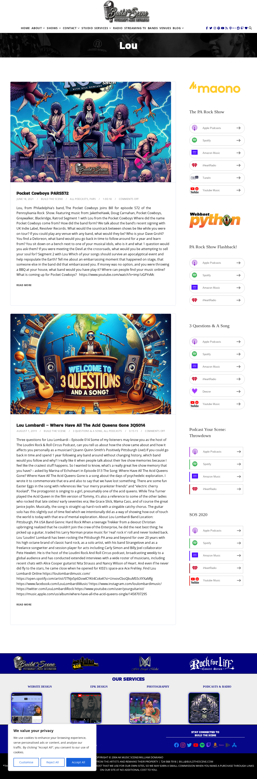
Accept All (78, 762)
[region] (52, 747)
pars (93, 199)
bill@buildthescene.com (196, 761)
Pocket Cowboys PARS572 (42, 193)
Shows (52, 28)
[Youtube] (223, 28)
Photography (81, 741)
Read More (24, 285)
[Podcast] (230, 28)
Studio (87, 28)
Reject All (52, 762)
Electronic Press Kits (85, 745)
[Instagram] (215, 28)
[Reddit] (238, 28)
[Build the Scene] (126, 12)
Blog (177, 28)
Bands (153, 28)
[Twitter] (211, 28)
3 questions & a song (87, 431)
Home (25, 28)
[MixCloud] (234, 28)
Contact (70, 28)
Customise (26, 762)
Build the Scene (52, 199)
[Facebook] (207, 28)
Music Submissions (85, 749)
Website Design (83, 737)
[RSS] (226, 28)
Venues (165, 28)
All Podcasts (79, 199)
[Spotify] (219, 28)
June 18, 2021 (25, 199)
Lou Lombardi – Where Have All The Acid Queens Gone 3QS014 (80, 425)
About (37, 28)
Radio (118, 28)
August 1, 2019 (27, 431)
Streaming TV (135, 28)
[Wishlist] (246, 28)
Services (101, 28)
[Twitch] (242, 28)
